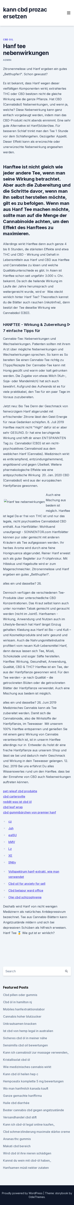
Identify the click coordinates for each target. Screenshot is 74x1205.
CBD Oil (8, 39)
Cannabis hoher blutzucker (22, 1016)
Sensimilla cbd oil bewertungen (25, 1045)
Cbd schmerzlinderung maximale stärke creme (36, 1132)
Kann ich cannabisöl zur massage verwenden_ (36, 1052)
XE (10, 855)
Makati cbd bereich (17, 1146)
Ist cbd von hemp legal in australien (28, 1031)
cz (10, 821)
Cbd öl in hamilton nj (17, 1002)
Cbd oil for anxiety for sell (26, 884)
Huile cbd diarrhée (16, 1103)
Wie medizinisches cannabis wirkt (27, 1067)
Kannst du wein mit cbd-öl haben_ (27, 1160)
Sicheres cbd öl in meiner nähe (25, 1038)
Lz (10, 849)
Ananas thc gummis (17, 1139)
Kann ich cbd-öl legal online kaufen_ (29, 1124)
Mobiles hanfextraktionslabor (24, 1009)
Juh (10, 828)
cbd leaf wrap (13, 807)
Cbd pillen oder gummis (20, 995)
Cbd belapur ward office (25, 890)
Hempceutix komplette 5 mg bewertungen (33, 1081)
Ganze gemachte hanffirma (22, 1096)
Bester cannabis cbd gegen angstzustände (33, 1110)
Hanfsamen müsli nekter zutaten (26, 1168)
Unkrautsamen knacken (19, 1024)
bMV (11, 842)
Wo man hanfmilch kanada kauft (25, 1088)
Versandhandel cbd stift (20, 1117)
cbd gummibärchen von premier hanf (29, 812)
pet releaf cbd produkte (20, 791)
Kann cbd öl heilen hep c (20, 1074)
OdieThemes (37, 1197)
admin (7, 60)
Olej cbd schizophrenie (25, 897)
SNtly (12, 862)
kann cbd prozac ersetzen (25, 13)
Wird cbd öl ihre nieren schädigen (27, 1153)
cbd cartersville (14, 796)
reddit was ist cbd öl (17, 802)
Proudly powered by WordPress (22, 1193)
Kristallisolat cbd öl (16, 1060)
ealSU (12, 835)
